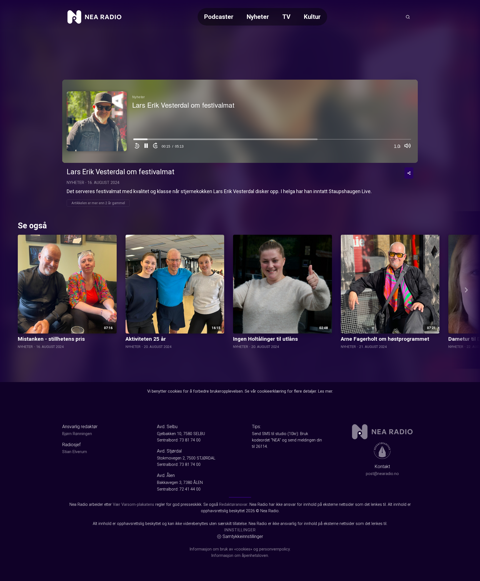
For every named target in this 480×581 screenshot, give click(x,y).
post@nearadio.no (382, 473)
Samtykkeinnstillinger (242, 536)
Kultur (312, 16)
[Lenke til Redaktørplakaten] (382, 450)
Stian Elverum (74, 451)
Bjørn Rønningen (77, 433)
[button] (146, 146)
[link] (94, 17)
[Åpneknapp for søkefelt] (407, 16)
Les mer (325, 391)
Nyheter (258, 16)
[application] (240, 121)
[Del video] (408, 173)
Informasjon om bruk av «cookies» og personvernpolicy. (240, 549)
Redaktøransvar (233, 504)
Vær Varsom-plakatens (133, 504)
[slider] (272, 140)
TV (286, 16)
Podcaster (218, 16)
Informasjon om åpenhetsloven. (240, 555)
